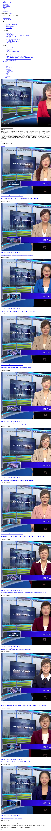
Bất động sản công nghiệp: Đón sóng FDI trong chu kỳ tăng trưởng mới (17, 255)
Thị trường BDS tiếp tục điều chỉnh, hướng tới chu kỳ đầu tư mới (15, 761)
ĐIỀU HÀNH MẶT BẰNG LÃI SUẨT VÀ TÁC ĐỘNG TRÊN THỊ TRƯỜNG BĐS (20, 198)
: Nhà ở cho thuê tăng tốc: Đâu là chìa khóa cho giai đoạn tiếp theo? (16, 424)
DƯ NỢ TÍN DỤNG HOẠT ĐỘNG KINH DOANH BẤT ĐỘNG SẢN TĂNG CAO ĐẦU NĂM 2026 (23, 705)
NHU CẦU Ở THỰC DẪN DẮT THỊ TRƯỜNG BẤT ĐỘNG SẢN (16, 649)
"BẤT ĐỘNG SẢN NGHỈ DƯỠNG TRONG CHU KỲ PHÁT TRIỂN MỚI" (18, 311)
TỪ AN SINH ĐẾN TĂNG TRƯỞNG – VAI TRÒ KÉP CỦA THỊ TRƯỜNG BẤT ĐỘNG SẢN (22, 536)
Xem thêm (3, 146)
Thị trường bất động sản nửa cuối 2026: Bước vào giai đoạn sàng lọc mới (17, 367)
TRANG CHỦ (6, 18)
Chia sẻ (2, 129)
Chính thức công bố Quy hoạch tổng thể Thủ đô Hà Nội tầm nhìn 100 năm (17, 480)
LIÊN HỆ (5, 77)
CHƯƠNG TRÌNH (7, 19)
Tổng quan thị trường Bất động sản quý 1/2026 (11, 818)
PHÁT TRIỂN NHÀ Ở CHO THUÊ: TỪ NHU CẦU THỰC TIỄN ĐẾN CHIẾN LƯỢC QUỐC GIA (23, 592)
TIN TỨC (5, 61)
